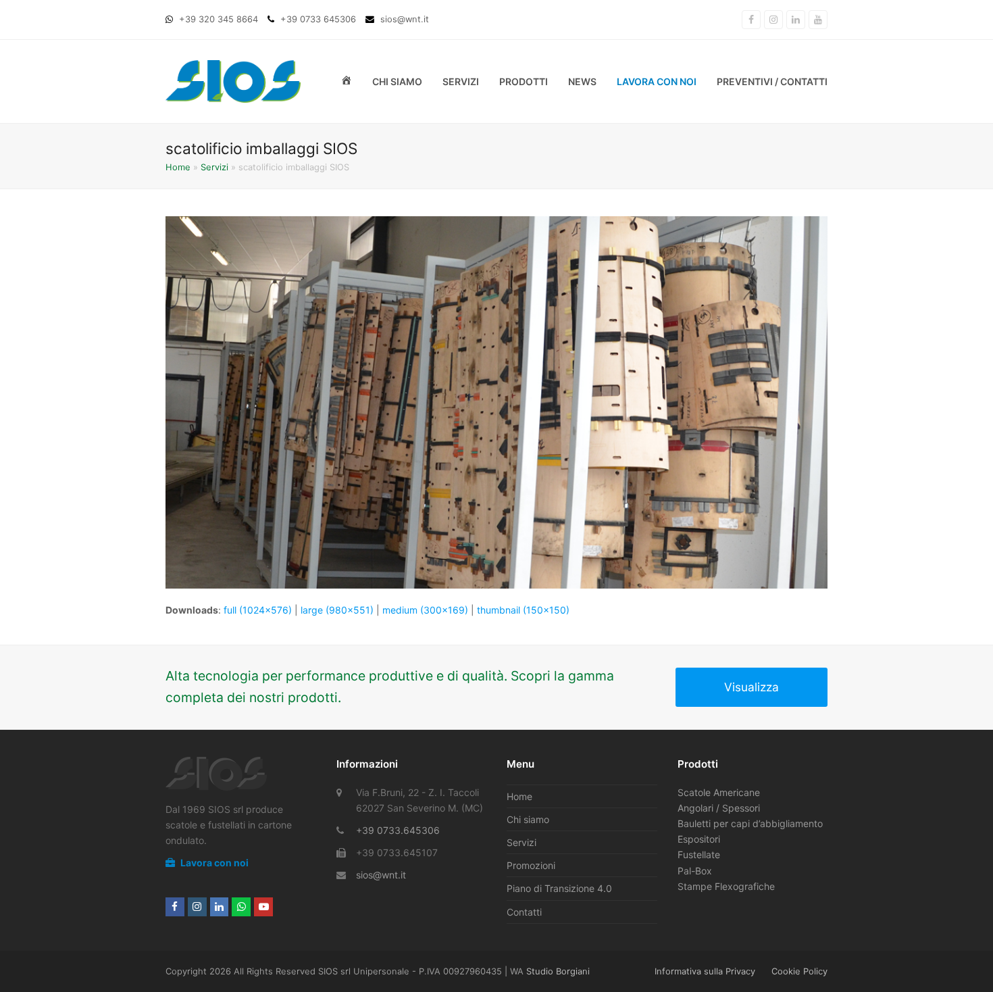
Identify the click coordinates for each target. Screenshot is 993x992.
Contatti (524, 912)
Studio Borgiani (558, 971)
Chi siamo (528, 819)
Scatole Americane (719, 792)
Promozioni (531, 865)
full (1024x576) (258, 610)
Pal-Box (695, 870)
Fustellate (699, 854)
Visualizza (751, 687)
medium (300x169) (425, 610)
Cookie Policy (799, 971)
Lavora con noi (213, 862)
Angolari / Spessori (719, 808)
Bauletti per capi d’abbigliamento (750, 823)
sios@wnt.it (381, 875)
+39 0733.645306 (398, 830)
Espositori (699, 839)
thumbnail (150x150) (523, 610)
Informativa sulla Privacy (705, 971)
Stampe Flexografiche (726, 886)
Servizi (214, 167)
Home (178, 167)
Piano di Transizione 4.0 (559, 888)
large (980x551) (337, 610)
